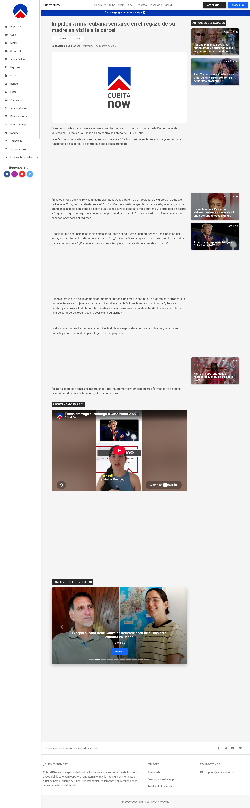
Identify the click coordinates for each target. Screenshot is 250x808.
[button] (20, 157)
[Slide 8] (134, 659)
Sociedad (61, 39)
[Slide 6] (122, 659)
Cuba (112, 5)
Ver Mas (119, 651)
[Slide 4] (110, 659)
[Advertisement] (119, 172)
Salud (168, 5)
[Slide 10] (146, 659)
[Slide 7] (128, 659)
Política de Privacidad (160, 786)
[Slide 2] (97, 659)
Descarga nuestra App (160, 779)
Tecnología (155, 5)
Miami (121, 5)
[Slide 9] (140, 659)
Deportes (141, 5)
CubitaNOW (51, 5)
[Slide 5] (116, 659)
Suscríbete (153, 772)
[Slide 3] (103, 659)
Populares (100, 5)
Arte (130, 5)
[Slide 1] (91, 659)
